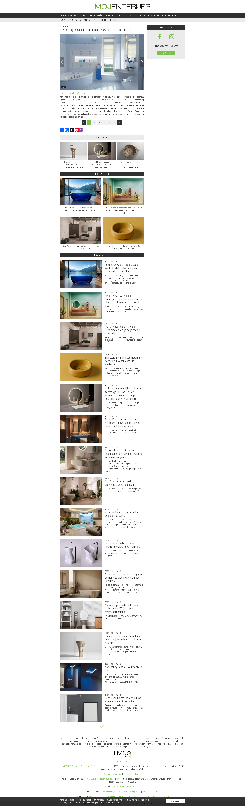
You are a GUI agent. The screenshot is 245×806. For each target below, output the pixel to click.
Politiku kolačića (114, 802)
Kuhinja (121, 15)
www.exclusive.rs (151, 791)
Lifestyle (101, 20)
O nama (106, 774)
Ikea (150, 15)
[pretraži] (183, 21)
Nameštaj (99, 15)
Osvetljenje (67, 20)
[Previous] (62, 62)
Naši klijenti (128, 774)
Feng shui (173, 15)
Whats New (89, 20)
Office (79, 20)
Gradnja (131, 15)
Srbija (126, 761)
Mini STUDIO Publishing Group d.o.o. (76, 766)
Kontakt (138, 774)
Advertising (116, 774)
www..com (136, 786)
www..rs (119, 786)
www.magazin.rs (110, 791)
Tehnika (112, 20)
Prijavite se (166, 52)
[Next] (142, 62)
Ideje (156, 15)
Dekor (163, 15)
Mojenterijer (65, 738)
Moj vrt (142, 15)
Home (63, 15)
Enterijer (88, 15)
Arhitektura (74, 15)
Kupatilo (110, 15)
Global (119, 761)
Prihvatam (175, 801)
